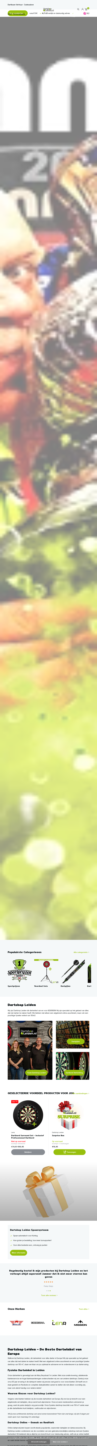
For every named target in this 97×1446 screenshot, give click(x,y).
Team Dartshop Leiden (36, 1073)
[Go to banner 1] (30, 1050)
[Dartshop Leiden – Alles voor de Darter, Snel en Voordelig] (48, 9)
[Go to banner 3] (72, 1066)
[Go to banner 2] (72, 1034)
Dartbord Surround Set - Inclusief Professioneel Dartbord (27, 1136)
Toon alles (83, 1309)
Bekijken (28, 1152)
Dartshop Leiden (58, 1132)
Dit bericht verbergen (38, 1442)
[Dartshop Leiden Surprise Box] (69, 1115)
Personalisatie (19, 14)
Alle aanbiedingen (80, 1093)
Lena (13, 1132)
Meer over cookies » (60, 1442)
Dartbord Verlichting (74, 1073)
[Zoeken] (78, 9)
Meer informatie (18, 1253)
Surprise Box (58, 1135)
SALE (10, 14)
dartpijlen (23, 1402)
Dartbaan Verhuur (15, 5)
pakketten (46, 1385)
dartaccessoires (76, 1428)
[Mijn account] (82, 9)
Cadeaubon (29, 5)
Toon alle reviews (48, 1295)
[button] (47, 1290)
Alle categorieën (81, 952)
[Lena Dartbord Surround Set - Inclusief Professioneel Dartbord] (28, 1115)
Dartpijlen (76, 1041)
